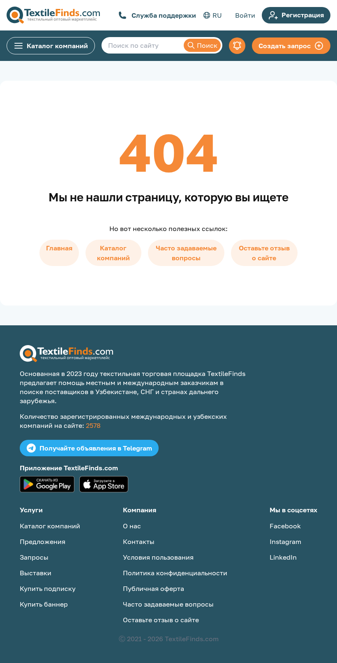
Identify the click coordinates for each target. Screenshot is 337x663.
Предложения (42, 541)
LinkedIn (283, 557)
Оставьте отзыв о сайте (264, 253)
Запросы (34, 557)
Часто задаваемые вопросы (186, 253)
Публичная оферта (153, 588)
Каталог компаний (57, 46)
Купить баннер (44, 604)
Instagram (285, 541)
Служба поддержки (164, 15)
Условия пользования (158, 557)
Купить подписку (48, 588)
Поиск (207, 45)
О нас (132, 526)
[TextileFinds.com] (53, 15)
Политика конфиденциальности (175, 573)
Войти (245, 15)
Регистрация (303, 15)
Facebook (285, 526)
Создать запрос (285, 46)
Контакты (139, 541)
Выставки (35, 573)
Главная (59, 248)
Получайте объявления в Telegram (95, 448)
